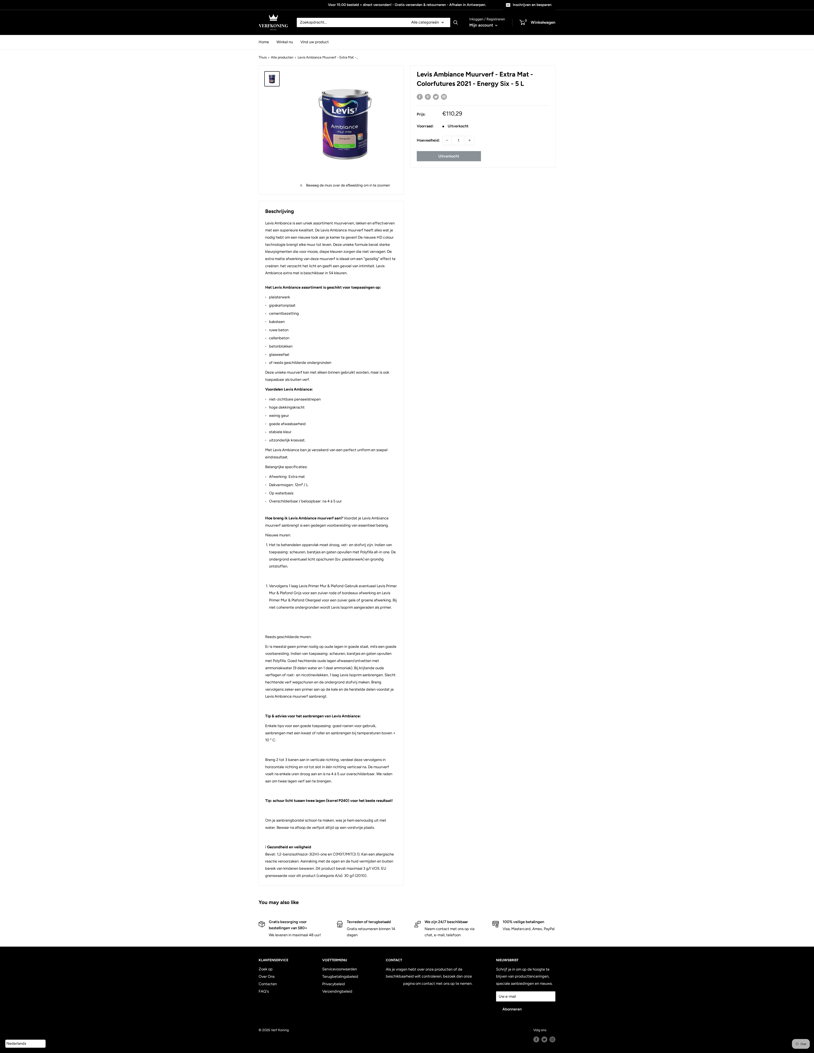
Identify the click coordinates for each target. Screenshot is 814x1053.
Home (264, 41)
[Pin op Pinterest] (428, 96)
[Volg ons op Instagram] (552, 1039)
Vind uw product (314, 41)
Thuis (263, 57)
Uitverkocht (448, 156)
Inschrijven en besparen (532, 5)
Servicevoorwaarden (339, 969)
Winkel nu (284, 41)
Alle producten (282, 57)
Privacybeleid (333, 984)
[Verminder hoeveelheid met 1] (447, 140)
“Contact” (394, 983)
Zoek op (266, 969)
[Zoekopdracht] (455, 22)
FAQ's (264, 991)
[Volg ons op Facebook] (536, 1039)
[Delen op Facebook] (420, 96)
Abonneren (512, 1009)
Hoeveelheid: (428, 140)
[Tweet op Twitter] (436, 96)
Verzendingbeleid (337, 991)
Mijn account (481, 25)
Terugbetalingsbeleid (340, 976)
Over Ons (267, 976)
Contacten (268, 984)
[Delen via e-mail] (444, 96)
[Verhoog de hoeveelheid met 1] (469, 140)
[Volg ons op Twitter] (544, 1039)
